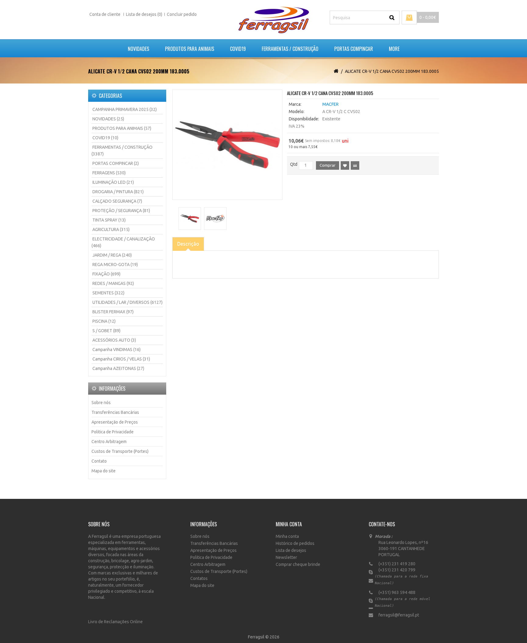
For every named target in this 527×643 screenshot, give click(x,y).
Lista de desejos (291, 550)
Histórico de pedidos (295, 543)
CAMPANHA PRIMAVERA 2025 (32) (124, 109)
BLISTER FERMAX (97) (113, 311)
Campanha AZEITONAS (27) (118, 368)
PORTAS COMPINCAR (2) (115, 163)
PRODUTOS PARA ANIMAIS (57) (121, 128)
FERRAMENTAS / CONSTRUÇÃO (290, 48)
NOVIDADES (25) (108, 118)
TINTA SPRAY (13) (109, 220)
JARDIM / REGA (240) (112, 255)
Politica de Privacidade (112, 431)
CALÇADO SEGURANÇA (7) (117, 201)
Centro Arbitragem (109, 441)
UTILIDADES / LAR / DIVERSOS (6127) (127, 302)
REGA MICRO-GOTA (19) (115, 264)
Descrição (188, 244)
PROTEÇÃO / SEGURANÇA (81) (121, 210)
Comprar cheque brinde (298, 564)
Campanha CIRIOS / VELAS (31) (121, 359)
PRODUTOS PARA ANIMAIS (189, 48)
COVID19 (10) (105, 137)
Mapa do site (103, 470)
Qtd (293, 164)
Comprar (327, 165)
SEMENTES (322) (108, 292)
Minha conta (287, 536)
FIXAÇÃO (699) (106, 274)
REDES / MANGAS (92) (113, 283)
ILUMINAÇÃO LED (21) (113, 182)
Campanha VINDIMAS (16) (116, 349)
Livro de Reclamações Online (115, 621)
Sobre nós (101, 402)
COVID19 (238, 48)
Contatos (199, 578)
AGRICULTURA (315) (111, 229)
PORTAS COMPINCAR (353, 48)
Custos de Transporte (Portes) (120, 451)
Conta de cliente (105, 14)
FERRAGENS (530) (109, 172)
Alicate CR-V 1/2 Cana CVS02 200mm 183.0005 (392, 71)
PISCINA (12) (104, 321)
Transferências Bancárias (115, 412)
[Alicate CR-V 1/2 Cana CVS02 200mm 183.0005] (227, 145)
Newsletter (286, 557)
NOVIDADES (138, 48)
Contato (99, 461)
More (394, 48)
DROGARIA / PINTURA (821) (118, 191)
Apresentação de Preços (114, 422)
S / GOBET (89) (106, 330)
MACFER (330, 104)
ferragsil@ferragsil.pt (397, 615)
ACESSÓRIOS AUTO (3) (114, 340)
